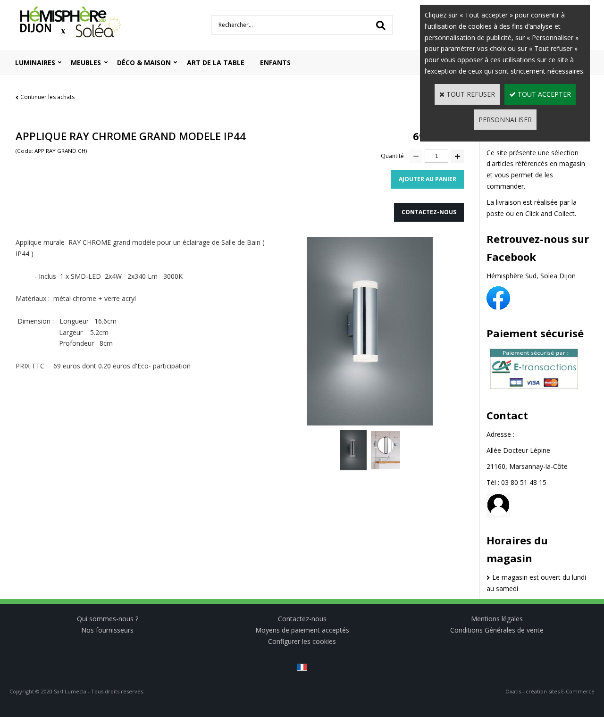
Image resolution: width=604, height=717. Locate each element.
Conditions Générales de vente (497, 629)
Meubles (86, 62)
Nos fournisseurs (107, 629)
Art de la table (215, 62)
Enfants (275, 62)
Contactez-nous (302, 618)
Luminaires (35, 62)
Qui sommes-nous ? (107, 618)
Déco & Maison (144, 62)
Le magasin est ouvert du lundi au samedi (536, 583)
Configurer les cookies (302, 641)
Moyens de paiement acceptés (302, 629)
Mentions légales (497, 618)
